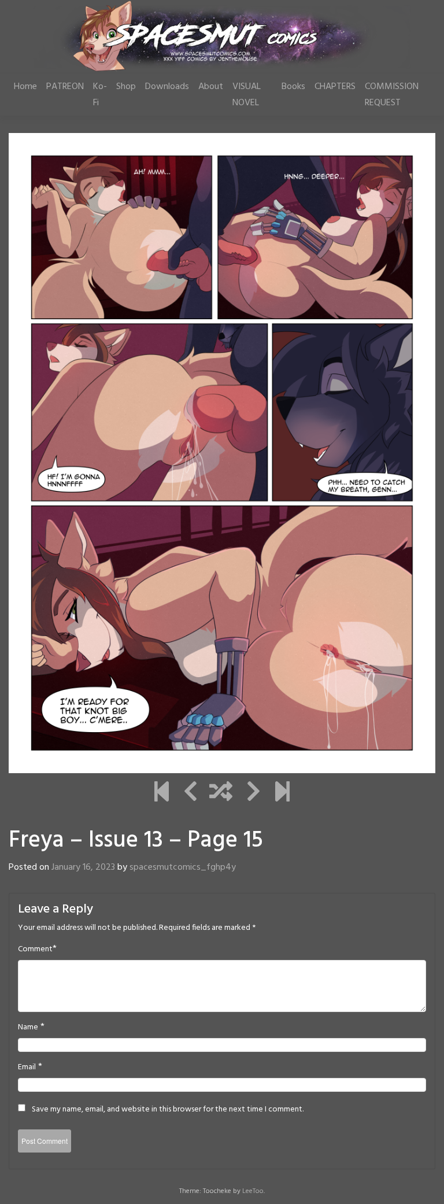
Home (25, 86)
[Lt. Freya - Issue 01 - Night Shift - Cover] (161, 793)
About (210, 86)
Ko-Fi (100, 94)
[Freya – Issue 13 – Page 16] (253, 793)
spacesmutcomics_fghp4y (183, 867)
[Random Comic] (220, 793)
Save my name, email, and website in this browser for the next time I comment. (168, 1110)
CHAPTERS (335, 86)
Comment (35, 949)
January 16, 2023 (83, 867)
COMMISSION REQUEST (392, 94)
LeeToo (253, 1191)
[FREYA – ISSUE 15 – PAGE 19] (282, 793)
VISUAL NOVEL (246, 94)
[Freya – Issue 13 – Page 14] (190, 793)
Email (27, 1067)
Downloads (167, 86)
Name (28, 1027)
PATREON (65, 86)
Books (293, 86)
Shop (126, 86)
